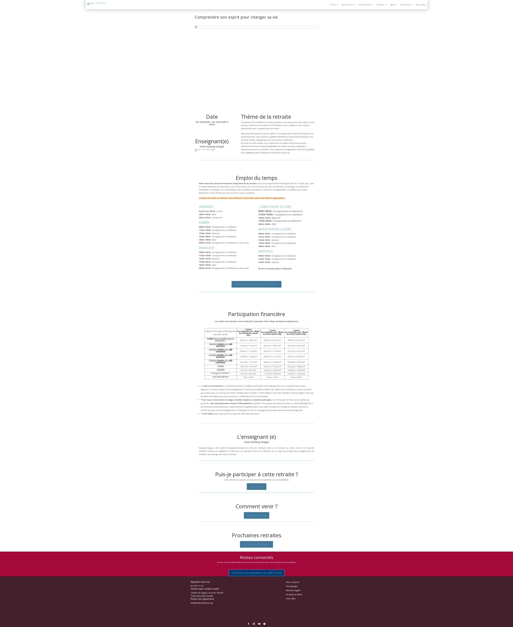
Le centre (333, 5)
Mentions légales (293, 590)
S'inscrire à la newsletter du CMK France (257, 573)
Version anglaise (421, 5)
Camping (220, 369)
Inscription (256, 486)
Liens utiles (291, 598)
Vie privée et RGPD (294, 594)
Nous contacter (292, 582)
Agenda (392, 5)
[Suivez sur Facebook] (248, 624)
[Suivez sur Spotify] (264, 624)
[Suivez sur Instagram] (254, 624)
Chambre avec (220, 345)
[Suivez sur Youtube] (259, 624)
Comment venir (256, 515)
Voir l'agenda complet (256, 544)
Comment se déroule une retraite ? (256, 284)
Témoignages (292, 586)
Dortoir (220, 366)
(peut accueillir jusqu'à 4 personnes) (220, 339)
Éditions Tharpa (405, 5)
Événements (381, 5)
